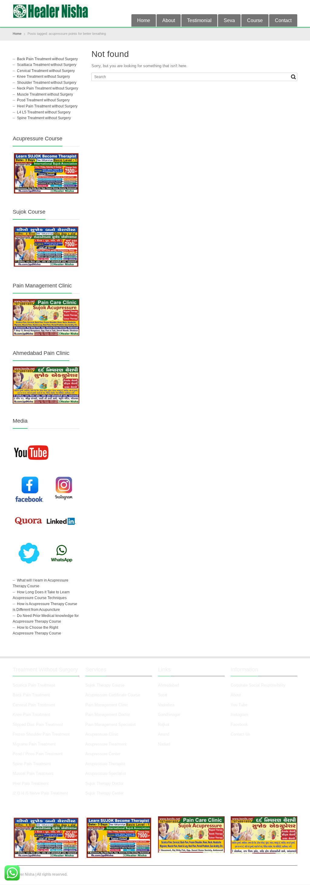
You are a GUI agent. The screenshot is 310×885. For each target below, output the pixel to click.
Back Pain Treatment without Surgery (47, 59)
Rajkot (163, 724)
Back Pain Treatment (31, 695)
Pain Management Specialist (110, 724)
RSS (293, 7)
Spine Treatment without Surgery (44, 118)
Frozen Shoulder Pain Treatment (41, 734)
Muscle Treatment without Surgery (45, 94)
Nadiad (164, 744)
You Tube (239, 705)
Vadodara (166, 705)
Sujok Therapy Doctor (104, 783)
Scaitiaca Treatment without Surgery (46, 65)
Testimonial (199, 20)
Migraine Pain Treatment (34, 744)
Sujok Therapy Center (104, 793)
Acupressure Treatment (106, 744)
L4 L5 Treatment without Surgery (44, 112)
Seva (229, 20)
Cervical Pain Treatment (34, 705)
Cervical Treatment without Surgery (46, 71)
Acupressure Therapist (105, 764)
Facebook (239, 724)
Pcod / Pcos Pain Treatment (38, 754)
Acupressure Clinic (101, 734)
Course (255, 20)
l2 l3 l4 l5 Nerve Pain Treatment (40, 793)
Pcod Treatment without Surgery (43, 100)
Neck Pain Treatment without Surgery (47, 88)
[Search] (293, 77)
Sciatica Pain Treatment (34, 685)
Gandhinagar (169, 714)
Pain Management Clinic (106, 705)
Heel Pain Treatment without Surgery (47, 106)
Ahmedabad (168, 685)
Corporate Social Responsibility (258, 685)
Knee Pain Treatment (31, 714)
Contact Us (240, 734)
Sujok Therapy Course (104, 685)
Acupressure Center (102, 754)
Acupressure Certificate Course (112, 695)
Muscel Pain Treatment (33, 773)
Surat (162, 695)
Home (143, 20)
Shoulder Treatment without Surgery (46, 82)
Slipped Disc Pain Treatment (38, 724)
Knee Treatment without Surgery (43, 76)
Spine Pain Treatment (32, 764)
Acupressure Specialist (105, 773)
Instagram (240, 714)
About (168, 20)
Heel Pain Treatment (31, 783)
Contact (283, 20)
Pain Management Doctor (107, 714)
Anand (163, 734)
